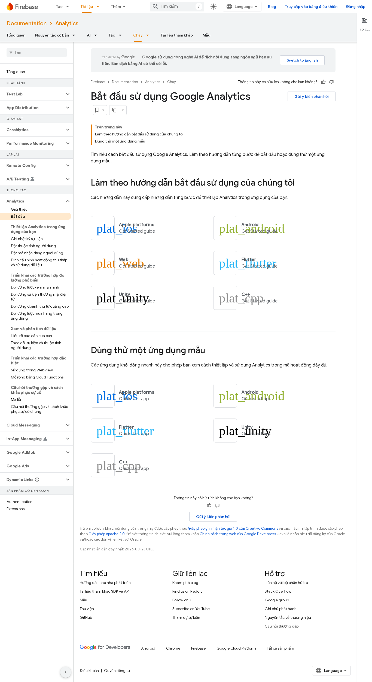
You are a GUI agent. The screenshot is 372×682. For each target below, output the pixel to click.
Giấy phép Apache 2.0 (107, 534)
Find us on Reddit (187, 591)
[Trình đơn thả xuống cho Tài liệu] (99, 6)
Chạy (138, 35)
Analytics (66, 23)
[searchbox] (37, 52)
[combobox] (177, 6)
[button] (32, 94)
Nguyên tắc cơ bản (52, 35)
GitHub (86, 617)
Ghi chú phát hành (281, 608)
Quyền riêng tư (117, 670)
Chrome (173, 648)
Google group (277, 600)
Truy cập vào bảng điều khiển (311, 6)
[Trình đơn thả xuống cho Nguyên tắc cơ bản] (75, 35)
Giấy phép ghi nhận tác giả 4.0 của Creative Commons (233, 528)
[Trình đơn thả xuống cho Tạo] (69, 6)
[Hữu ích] (323, 82)
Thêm (116, 6)
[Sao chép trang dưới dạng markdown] (114, 110)
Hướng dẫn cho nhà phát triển (105, 582)
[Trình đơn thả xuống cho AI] (97, 35)
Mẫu (206, 35)
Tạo (59, 6)
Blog (272, 6)
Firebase (98, 82)
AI (89, 35)
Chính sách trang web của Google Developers (238, 534)
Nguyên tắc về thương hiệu (288, 617)
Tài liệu (87, 6)
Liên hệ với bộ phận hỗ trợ (286, 582)
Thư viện (87, 608)
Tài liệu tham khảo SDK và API (104, 591)
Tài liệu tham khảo (177, 35)
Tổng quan (16, 35)
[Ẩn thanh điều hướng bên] (65, 672)
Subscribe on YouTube (191, 608)
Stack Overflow (278, 591)
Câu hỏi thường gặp (281, 626)
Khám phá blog (185, 582)
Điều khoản (89, 670)
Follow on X (182, 600)
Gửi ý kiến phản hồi (311, 96)
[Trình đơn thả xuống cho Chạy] (149, 35)
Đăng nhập (355, 6)
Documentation (27, 23)
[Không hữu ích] (331, 82)
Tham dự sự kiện (186, 617)
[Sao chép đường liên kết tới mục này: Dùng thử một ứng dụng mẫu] (210, 351)
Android (148, 648)
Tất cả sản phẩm (280, 648)
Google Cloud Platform (236, 648)
